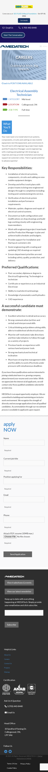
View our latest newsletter (19, 591)
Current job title (10, 458)
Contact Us (8, 663)
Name (6, 438)
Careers (7, 659)
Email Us (11, 712)
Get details (24, 20)
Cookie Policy (12, 768)
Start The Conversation (13, 35)
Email (5, 495)
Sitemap (7, 672)
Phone (6, 515)
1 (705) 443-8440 (15, 706)
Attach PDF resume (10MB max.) (18, 533)
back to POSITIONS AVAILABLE (18, 83)
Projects (7, 668)
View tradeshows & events (19, 582)
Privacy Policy (25, 764)
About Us (7, 655)
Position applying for (12, 476)
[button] (45, 46)
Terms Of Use (12, 764)
